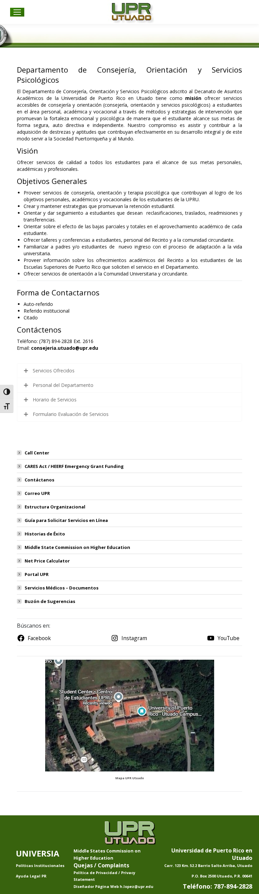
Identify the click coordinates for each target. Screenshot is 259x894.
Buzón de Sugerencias (50, 601)
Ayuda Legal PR (31, 875)
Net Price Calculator (47, 561)
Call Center (37, 453)
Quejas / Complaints (101, 865)
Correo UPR (37, 493)
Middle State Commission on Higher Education (77, 547)
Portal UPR (37, 574)
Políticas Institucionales (40, 865)
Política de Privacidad (96, 872)
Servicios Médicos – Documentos (61, 588)
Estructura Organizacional (55, 507)
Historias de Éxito (45, 534)
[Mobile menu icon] (17, 12)
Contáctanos (39, 480)
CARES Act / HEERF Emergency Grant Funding (74, 466)
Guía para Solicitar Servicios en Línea (66, 520)
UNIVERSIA (37, 853)
